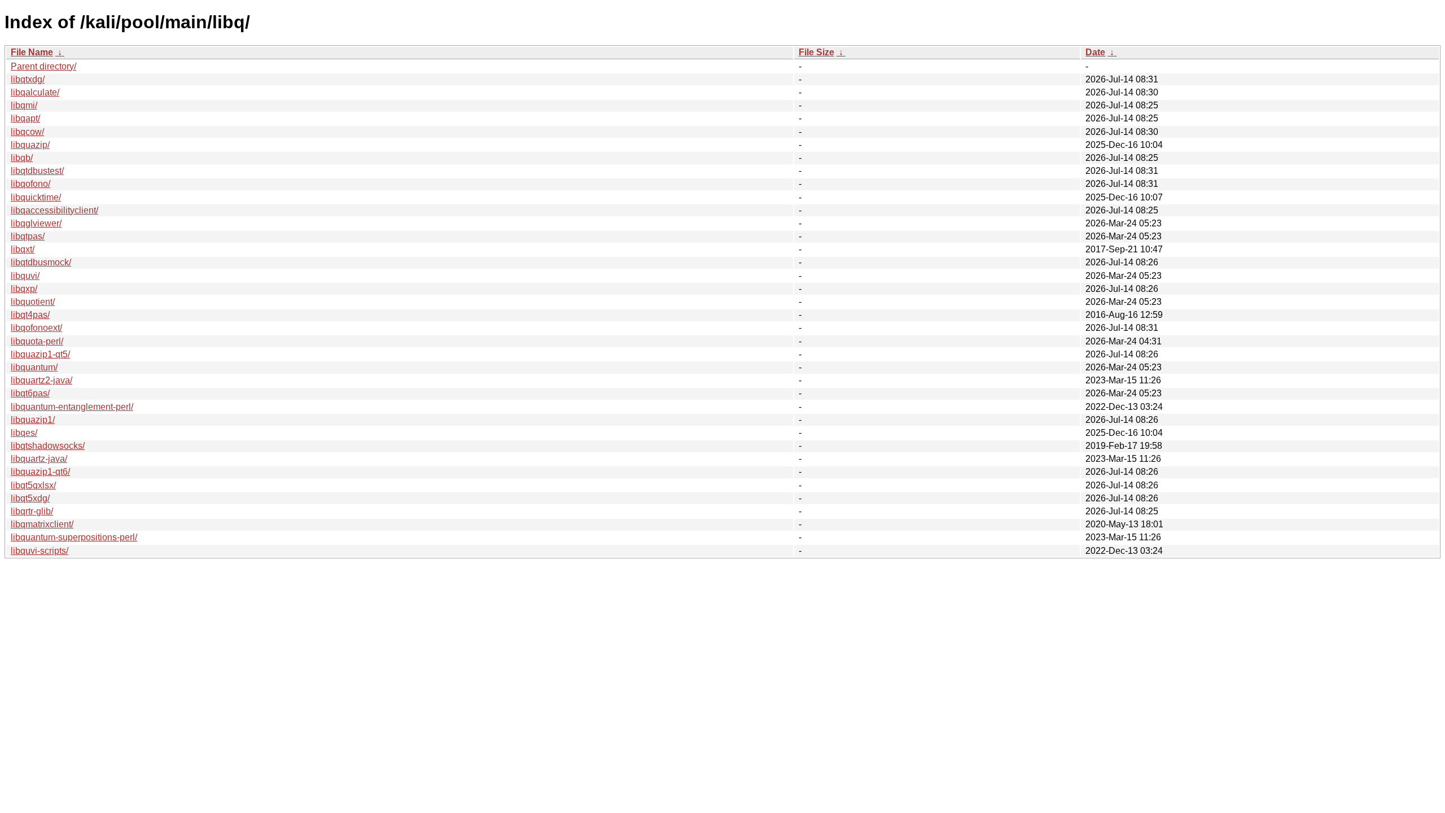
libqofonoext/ (36, 328)
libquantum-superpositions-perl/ (74, 537)
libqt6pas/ (30, 393)
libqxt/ (22, 249)
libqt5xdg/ (30, 498)
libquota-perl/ (37, 341)
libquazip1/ (33, 420)
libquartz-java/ (39, 459)
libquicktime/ (36, 197)
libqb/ (22, 158)
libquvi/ (25, 276)
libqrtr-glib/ (32, 511)
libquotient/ (33, 302)
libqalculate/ (35, 92)
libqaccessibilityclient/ (54, 210)
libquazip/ (30, 145)
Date (1095, 52)
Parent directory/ (43, 66)
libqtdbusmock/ (41, 262)
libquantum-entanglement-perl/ (72, 407)
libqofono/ (30, 184)
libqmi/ (24, 105)
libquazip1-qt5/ (40, 354)
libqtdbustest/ (37, 171)
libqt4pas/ (30, 315)
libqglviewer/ (36, 223)
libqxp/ (24, 289)
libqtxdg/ (28, 79)
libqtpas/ (28, 236)
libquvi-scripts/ (39, 551)
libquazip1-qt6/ (40, 472)
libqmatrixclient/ (42, 524)
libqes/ (24, 433)
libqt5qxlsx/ (33, 485)
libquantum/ (34, 367)
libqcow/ (27, 132)
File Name (32, 52)
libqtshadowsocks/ (48, 446)
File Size (816, 52)
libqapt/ (25, 118)
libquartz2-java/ (41, 380)
